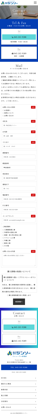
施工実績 (4, 395)
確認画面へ (19, 302)
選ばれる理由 (6, 384)
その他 (6, 246)
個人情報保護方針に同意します (20, 295)
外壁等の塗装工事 (10, 232)
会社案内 (4, 401)
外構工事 (7, 240)
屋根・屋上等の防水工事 (12, 235)
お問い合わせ (9, 116)
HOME (4, 378)
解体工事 (7, 243)
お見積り (7, 110)
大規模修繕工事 (9, 230)
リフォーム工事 (9, 238)
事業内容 (4, 390)
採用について (9, 113)
